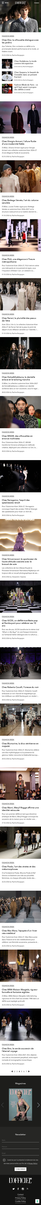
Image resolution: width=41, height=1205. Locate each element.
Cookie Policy (20, 1201)
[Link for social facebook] (18, 1189)
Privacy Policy (32, 1163)
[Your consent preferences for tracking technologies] (37, 1201)
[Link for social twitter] (14, 1189)
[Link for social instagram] (23, 1189)
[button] (38, 1105)
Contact (20, 1194)
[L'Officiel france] (20, 3)
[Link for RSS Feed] (27, 1189)
